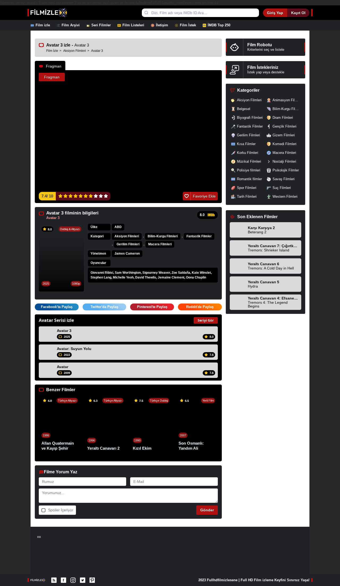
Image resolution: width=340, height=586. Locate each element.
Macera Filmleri (160, 244)
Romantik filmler (249, 179)
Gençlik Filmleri (284, 126)
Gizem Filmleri (284, 135)
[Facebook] (63, 580)
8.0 (202, 215)
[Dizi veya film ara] (146, 13)
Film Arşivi (71, 25)
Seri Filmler (101, 25)
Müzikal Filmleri (249, 161)
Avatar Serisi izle (56, 320)
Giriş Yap (275, 13)
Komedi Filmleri (284, 144)
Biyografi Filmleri (250, 118)
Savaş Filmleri (284, 179)
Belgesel (243, 109)
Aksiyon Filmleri (126, 236)
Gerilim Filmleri (128, 244)
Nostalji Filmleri (284, 161)
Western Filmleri (285, 197)
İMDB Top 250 (219, 25)
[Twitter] (82, 580)
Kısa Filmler (246, 144)
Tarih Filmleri (247, 197)
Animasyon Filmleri (287, 100)
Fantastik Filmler (199, 236)
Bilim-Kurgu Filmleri (163, 236)
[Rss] (54, 580)
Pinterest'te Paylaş (152, 307)
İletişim (162, 25)
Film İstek (188, 25)
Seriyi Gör (206, 320)
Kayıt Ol (298, 13)
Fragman (53, 66)
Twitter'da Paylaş (104, 307)
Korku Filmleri (247, 153)
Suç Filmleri (282, 188)
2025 (46, 283)
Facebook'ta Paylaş (57, 307)
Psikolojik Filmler (286, 170)
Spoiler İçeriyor (60, 510)
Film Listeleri (133, 25)
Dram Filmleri (283, 118)
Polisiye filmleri (248, 170)
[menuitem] (44, 25)
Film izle (43, 25)
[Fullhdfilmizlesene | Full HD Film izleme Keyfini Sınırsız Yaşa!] (54, 12)
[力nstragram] (73, 580)
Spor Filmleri (246, 188)
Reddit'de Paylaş (200, 307)
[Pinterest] (92, 580)
